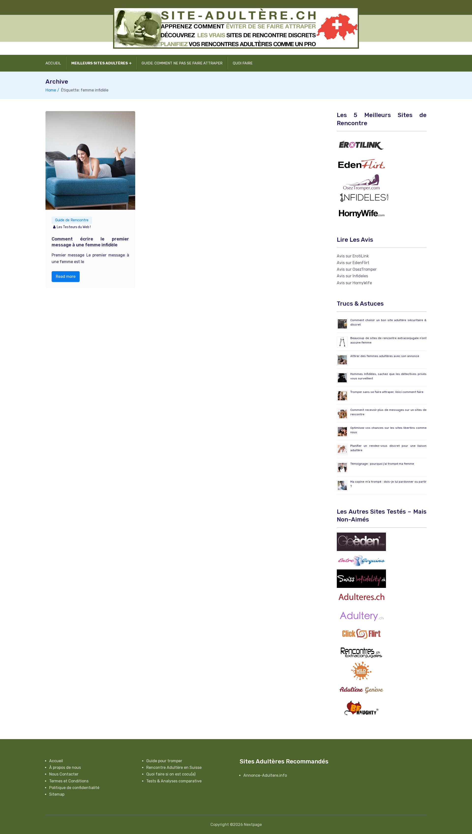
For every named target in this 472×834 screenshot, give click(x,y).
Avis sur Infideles (352, 276)
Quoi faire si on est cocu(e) (170, 774)
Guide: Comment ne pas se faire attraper (182, 63)
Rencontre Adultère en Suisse (174, 767)
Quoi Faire (242, 63)
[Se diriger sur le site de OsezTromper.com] (361, 181)
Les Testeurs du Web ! (74, 227)
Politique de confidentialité (74, 787)
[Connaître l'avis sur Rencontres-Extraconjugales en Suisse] (361, 652)
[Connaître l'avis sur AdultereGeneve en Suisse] (361, 689)
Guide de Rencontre (71, 220)
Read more (65, 276)
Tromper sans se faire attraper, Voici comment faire (386, 392)
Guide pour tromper (164, 761)
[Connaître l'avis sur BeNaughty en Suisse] (361, 707)
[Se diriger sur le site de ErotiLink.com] (361, 145)
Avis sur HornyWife (354, 283)
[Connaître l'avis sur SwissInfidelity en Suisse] (361, 578)
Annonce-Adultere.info (265, 775)
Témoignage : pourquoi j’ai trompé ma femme (382, 463)
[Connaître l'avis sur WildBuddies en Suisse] (361, 670)
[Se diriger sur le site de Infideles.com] (364, 197)
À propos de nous (65, 767)
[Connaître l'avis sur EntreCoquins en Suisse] (361, 560)
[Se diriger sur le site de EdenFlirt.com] (361, 163)
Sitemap (56, 794)
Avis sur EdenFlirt (353, 262)
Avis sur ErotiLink (353, 256)
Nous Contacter (63, 774)
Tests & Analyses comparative (174, 781)
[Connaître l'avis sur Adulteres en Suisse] (361, 597)
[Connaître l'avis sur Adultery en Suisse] (361, 615)
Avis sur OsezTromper (357, 269)
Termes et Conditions (68, 781)
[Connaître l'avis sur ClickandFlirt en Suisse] (361, 633)
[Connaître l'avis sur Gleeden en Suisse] (361, 541)
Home (50, 90)
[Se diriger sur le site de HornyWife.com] (361, 212)
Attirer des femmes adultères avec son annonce (384, 356)
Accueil (53, 63)
